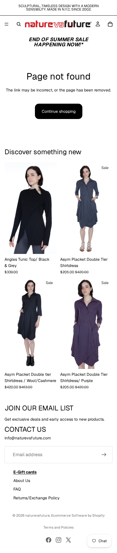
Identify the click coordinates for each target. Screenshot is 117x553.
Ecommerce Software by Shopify (78, 515)
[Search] (18, 24)
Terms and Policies (58, 527)
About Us (21, 480)
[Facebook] (48, 540)
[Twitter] (68, 540)
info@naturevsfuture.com (28, 438)
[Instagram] (58, 540)
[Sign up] (104, 454)
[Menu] (6, 24)
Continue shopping (59, 111)
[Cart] (110, 24)
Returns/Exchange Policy (36, 497)
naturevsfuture (37, 515)
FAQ (17, 489)
